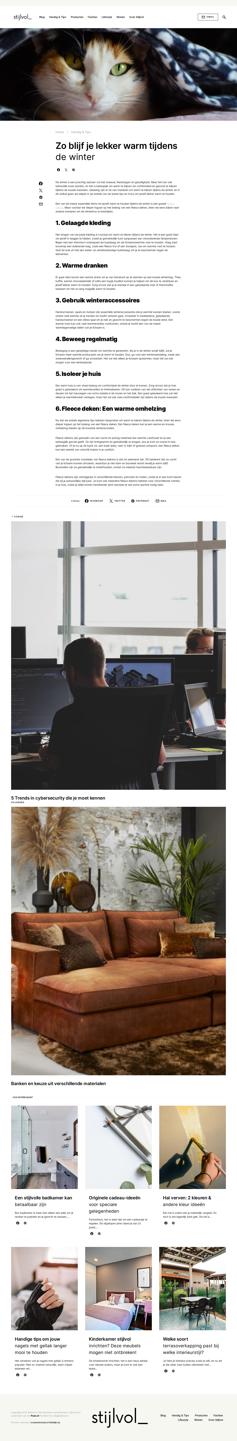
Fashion (218, 1415)
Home (60, 132)
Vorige (18, 516)
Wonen (198, 1419)
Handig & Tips (81, 132)
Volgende (17, 802)
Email (210, 17)
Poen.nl (35, 1415)
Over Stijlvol (215, 1419)
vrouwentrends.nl (39, 1422)
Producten (201, 1415)
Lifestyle (183, 1419)
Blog (163, 1415)
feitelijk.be (54, 1422)
